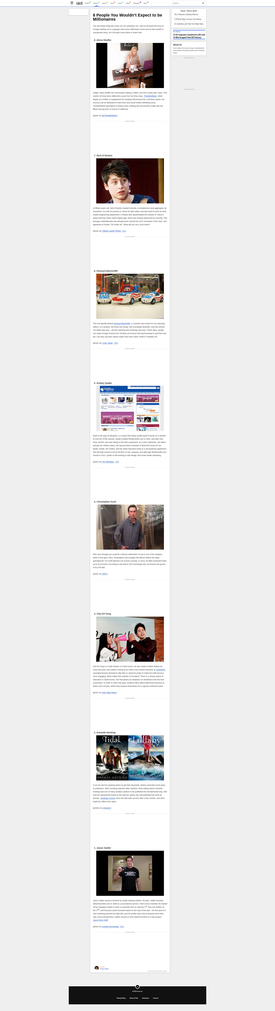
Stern (104, 574)
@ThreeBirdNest (109, 116)
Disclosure (145, 998)
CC (123, 231)
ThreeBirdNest (150, 96)
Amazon (106, 808)
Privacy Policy (121, 998)
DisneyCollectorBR (122, 323)
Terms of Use (133, 998)
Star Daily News (109, 693)
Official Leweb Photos (111, 231)
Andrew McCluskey (110, 927)
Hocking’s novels (107, 798)
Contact (155, 998)
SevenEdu (160, 670)
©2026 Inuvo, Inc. (137, 991)
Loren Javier (107, 343)
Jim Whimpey (108, 462)
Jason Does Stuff (100, 920)
